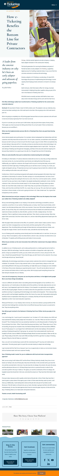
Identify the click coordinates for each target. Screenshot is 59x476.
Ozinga (23, 60)
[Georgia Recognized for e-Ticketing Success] (7, 432)
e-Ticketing (44, 68)
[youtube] (52, 460)
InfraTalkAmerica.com (21, 399)
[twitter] (48, 460)
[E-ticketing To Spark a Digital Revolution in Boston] (22, 432)
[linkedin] (48, 464)
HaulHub (49, 331)
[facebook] (45, 460)
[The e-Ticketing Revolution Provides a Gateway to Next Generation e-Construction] (36, 432)
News (10, 406)
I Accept (41, 473)
